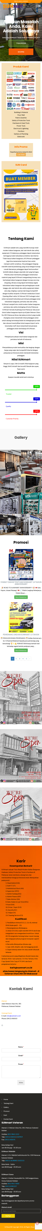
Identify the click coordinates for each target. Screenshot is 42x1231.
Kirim (21, 1082)
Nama (21, 1047)
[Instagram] (2, 1025)
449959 (20, 1137)
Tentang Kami (8, 1103)
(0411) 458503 (10, 1137)
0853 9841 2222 (13, 1134)
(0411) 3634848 (11, 1160)
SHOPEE (21, 52)
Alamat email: (7, 1207)
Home (6, 1099)
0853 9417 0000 (13, 1183)
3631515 (21, 1160)
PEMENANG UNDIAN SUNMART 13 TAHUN (21, 634)
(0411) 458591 (10, 1139)
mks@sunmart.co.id (13, 1016)
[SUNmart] (14, 6)
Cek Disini (21, 155)
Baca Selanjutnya (21, 597)
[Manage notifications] (37, 1223)
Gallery (6, 1107)
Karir (5, 1115)
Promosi (6, 1111)
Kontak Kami (8, 1119)
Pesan (21, 1064)
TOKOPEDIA (21, 43)
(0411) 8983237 (11, 1186)
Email (21, 1055)
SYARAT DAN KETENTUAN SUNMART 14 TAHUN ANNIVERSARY (21, 583)
